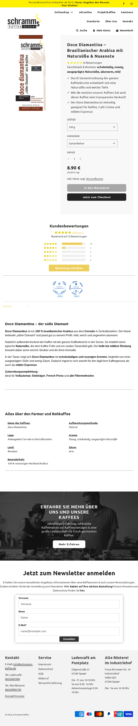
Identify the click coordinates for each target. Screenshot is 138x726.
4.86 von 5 (77, 232)
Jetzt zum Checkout (97, 197)
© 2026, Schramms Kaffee (17, 714)
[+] (80, 159)
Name (22, 611)
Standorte (93, 21)
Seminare (127, 12)
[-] (68, 159)
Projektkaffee (106, 12)
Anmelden (69, 639)
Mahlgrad (73, 135)
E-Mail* (22, 625)
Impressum (44, 664)
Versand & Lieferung (50, 682)
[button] (75, 62)
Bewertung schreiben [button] (69, 268)
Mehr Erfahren (69, 544)
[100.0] (59, 288)
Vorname (23, 598)
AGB (40, 673)
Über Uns (111, 21)
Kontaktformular (15, 696)
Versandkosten (94, 178)
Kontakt (128, 21)
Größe (71, 119)
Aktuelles (85, 12)
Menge (71, 152)
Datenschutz (45, 668)
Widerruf (43, 678)
